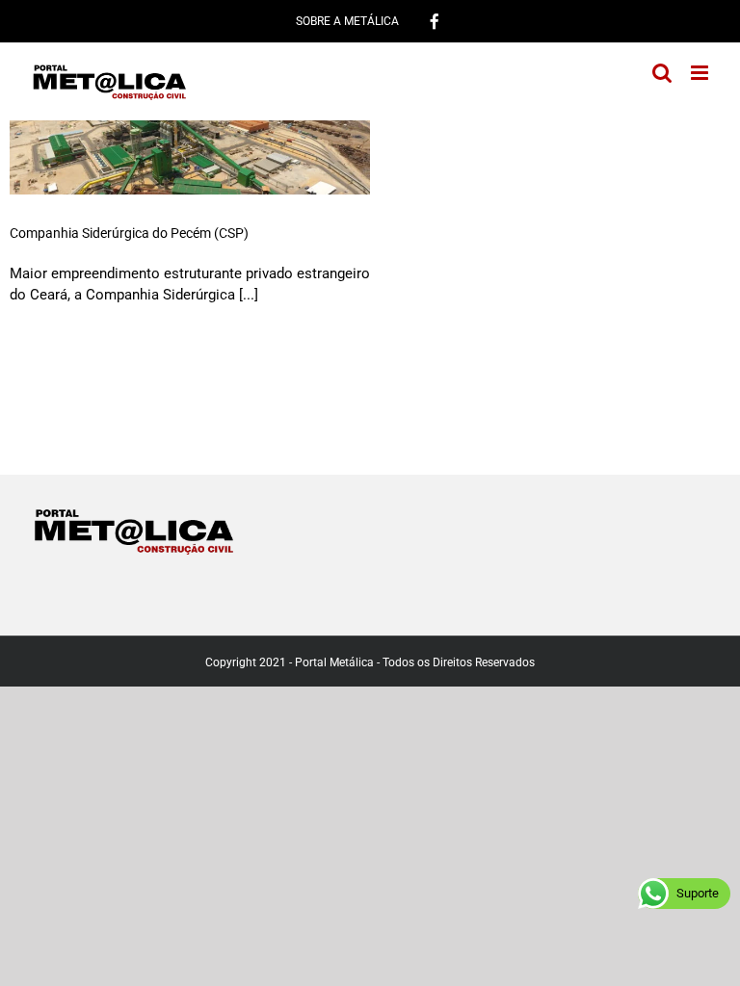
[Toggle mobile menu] (701, 73)
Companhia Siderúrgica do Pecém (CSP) (129, 233)
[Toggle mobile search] (662, 73)
